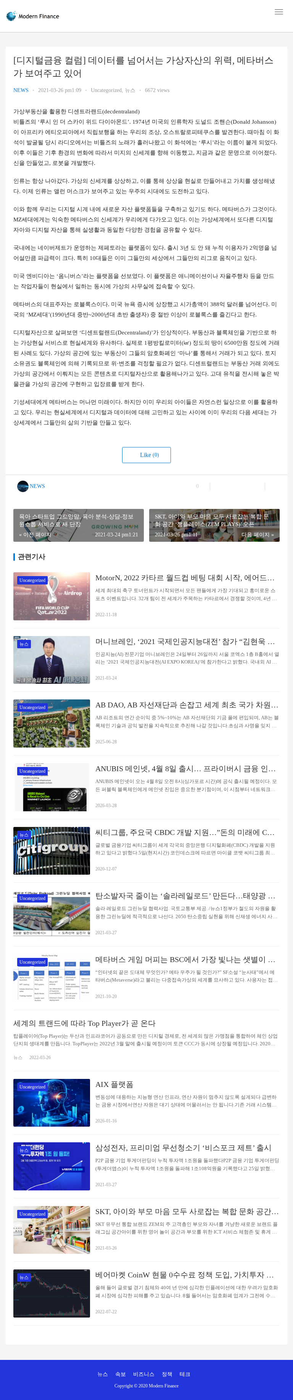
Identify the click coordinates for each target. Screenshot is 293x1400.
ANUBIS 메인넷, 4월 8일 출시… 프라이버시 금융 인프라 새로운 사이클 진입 (187, 768)
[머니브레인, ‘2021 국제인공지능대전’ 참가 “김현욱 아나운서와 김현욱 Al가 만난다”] (51, 660)
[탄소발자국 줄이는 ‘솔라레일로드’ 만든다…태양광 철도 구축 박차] (51, 914)
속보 (120, 1374)
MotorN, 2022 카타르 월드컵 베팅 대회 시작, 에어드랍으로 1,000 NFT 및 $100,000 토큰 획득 (187, 577)
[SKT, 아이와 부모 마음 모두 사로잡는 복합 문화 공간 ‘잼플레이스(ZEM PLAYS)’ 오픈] (51, 1230)
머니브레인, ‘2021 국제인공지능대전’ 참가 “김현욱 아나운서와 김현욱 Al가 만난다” (187, 641)
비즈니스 (144, 1374)
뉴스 (130, 90)
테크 (185, 1374)
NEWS (21, 90)
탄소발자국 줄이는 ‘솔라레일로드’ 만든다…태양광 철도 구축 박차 (187, 895)
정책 (167, 1374)
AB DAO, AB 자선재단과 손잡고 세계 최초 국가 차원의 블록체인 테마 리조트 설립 (187, 705)
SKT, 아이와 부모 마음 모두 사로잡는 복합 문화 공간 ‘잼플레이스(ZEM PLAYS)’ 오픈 (187, 1211)
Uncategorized (106, 90)
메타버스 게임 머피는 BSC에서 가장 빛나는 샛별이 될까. (187, 959)
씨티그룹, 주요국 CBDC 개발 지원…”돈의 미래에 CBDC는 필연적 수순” (187, 832)
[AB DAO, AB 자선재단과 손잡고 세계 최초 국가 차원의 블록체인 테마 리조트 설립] (51, 723)
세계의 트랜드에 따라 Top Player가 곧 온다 (84, 1023)
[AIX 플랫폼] (51, 1103)
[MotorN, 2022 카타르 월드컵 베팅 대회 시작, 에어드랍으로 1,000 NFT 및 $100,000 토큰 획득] (51, 596)
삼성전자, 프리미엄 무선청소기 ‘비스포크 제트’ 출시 (183, 1147)
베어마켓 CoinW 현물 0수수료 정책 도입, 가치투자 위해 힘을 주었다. (187, 1275)
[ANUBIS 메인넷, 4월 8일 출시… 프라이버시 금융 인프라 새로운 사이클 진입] (51, 787)
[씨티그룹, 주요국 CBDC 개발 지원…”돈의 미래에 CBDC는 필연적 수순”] (51, 851)
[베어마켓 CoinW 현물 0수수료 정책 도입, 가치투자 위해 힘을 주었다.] (51, 1293)
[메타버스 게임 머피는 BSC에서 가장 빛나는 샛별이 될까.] (51, 978)
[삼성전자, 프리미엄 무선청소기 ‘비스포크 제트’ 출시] (51, 1166)
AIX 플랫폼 (114, 1084)
